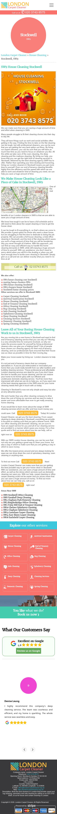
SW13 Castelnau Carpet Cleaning (18, 512)
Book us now (27, 614)
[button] (24, 749)
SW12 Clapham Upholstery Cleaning (20, 510)
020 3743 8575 (28, 412)
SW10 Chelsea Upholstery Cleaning (20, 507)
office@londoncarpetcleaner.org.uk (31, 788)
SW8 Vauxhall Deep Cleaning (17, 497)
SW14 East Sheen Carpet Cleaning (19, 515)
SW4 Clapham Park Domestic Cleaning (21, 500)
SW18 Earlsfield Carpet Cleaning (18, 517)
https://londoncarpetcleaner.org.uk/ (31, 790)
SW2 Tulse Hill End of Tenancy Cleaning (22, 505)
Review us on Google (28, 650)
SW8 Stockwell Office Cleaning (18, 495)
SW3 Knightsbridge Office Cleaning (20, 502)
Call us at (28, 13)
